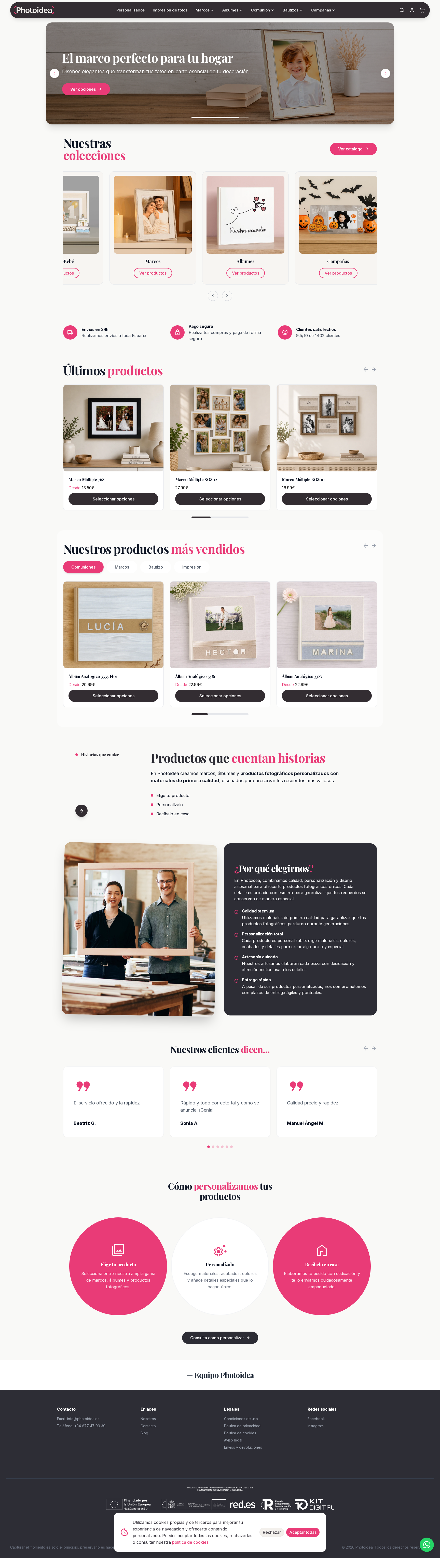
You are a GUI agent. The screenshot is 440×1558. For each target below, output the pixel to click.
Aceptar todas (303, 1532)
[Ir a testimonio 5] (227, 1146)
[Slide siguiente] (385, 73)
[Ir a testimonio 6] (231, 1146)
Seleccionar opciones (113, 498)
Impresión (191, 567)
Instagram (316, 1426)
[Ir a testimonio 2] (213, 1146)
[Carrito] (422, 10)
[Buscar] (401, 10)
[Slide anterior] (54, 73)
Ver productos (106, 273)
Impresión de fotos (170, 10)
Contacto (148, 1426)
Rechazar (272, 1532)
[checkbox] (64, 87)
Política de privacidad (242, 1426)
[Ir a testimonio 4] (222, 1146)
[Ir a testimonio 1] (208, 1146)
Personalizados (130, 10)
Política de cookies (240, 1433)
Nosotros (148, 1419)
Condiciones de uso (241, 1419)
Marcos (122, 567)
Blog (144, 1433)
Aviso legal (233, 1440)
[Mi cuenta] (412, 10)
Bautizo (155, 567)
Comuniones (83, 567)
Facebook (316, 1419)
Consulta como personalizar (220, 1337)
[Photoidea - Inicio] (34, 10)
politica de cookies (190, 1542)
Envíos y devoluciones (243, 1447)
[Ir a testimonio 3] (217, 1146)
